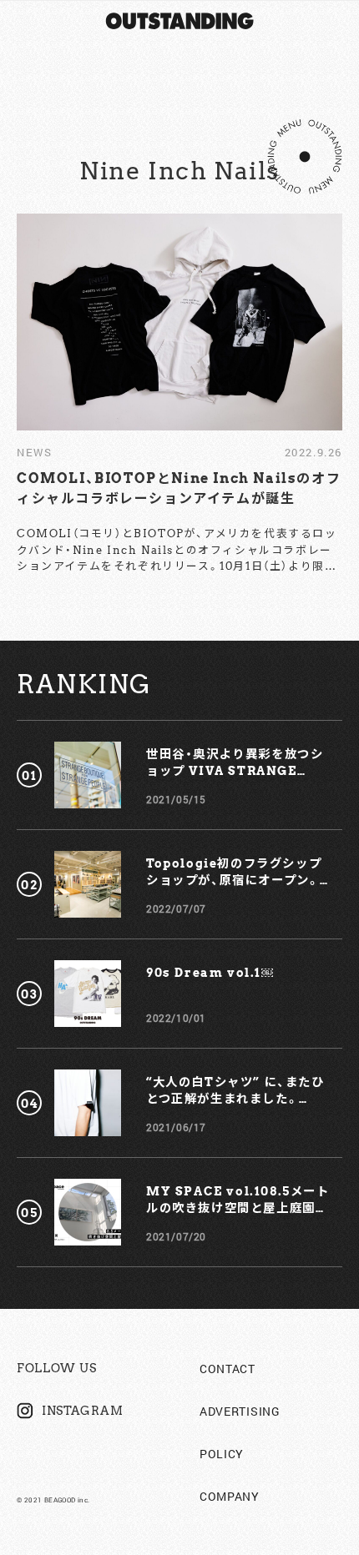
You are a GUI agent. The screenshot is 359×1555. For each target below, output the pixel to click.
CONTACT (227, 1368)
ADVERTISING (240, 1411)
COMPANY (230, 1496)
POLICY (222, 1454)
